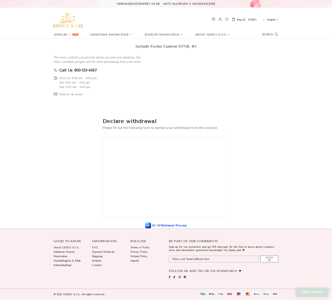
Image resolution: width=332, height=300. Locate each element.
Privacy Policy (139, 251)
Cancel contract (312, 291)
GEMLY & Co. (68, 19)
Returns (96, 260)
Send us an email (71, 94)
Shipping (97, 256)
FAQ (95, 247)
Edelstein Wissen (64, 251)
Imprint (134, 260)
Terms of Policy (140, 247)
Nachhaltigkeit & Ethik (67, 260)
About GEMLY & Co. (66, 247)
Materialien (60, 256)
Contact (97, 265)
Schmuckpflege (63, 265)
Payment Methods (103, 251)
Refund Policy (139, 256)
